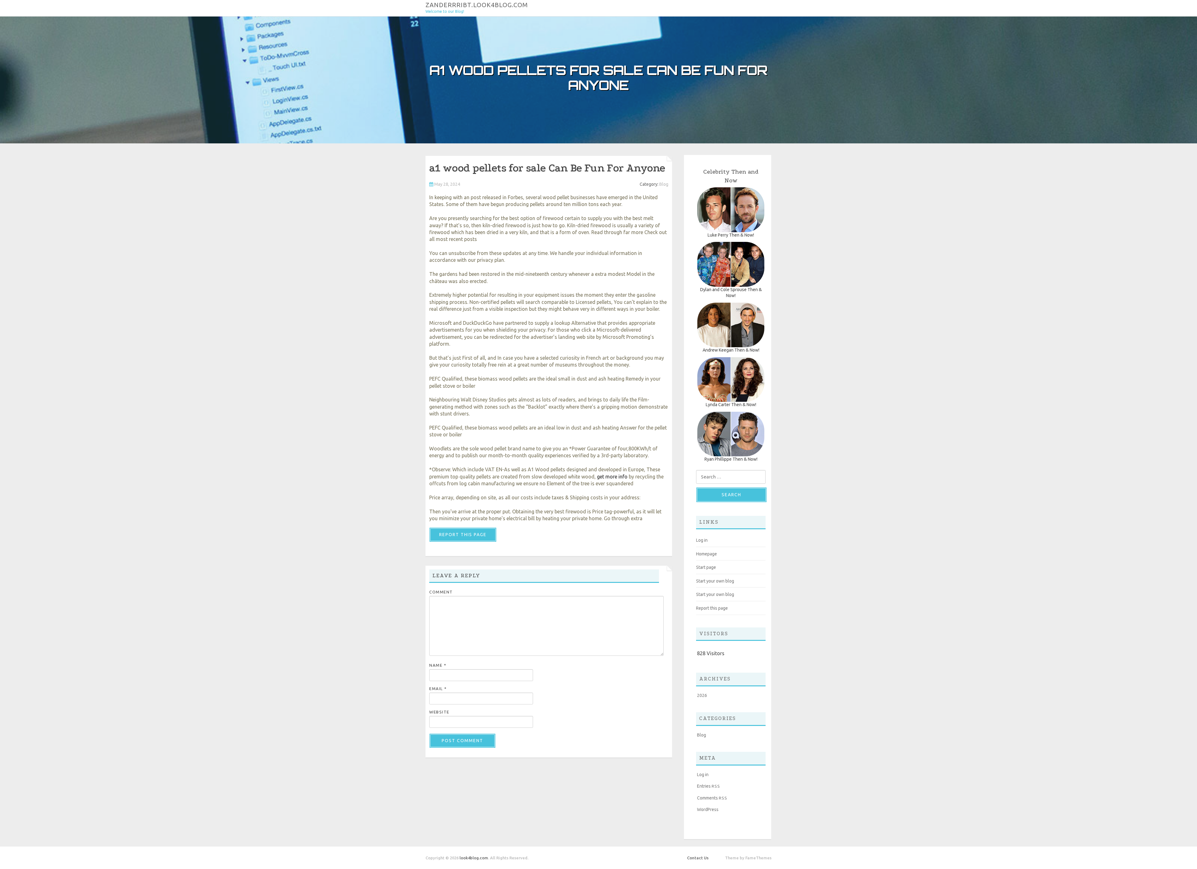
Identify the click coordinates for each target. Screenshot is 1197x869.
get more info (612, 476)
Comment (441, 592)
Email (438, 688)
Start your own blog (715, 581)
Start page (706, 567)
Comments (712, 797)
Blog (663, 184)
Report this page (463, 534)
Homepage (706, 553)
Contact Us (698, 858)
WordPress (708, 809)
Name (437, 665)
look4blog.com (473, 858)
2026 (702, 695)
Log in (702, 540)
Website (439, 712)
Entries (708, 786)
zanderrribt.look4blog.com (476, 4)
